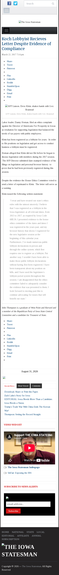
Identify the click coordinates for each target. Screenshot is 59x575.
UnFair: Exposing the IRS (19, 473)
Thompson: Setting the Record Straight (22, 414)
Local (41, 532)
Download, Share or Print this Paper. (21, 392)
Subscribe (13, 511)
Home (5, 532)
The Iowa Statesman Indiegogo (24, 467)
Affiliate (23, 535)
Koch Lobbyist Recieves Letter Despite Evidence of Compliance (26, 43)
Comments (36, 386)
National (18, 532)
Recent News (9, 386)
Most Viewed (23, 386)
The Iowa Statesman (31, 566)
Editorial (8, 535)
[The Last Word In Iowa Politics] (29, 22)
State (30, 532)
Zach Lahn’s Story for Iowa (17, 395)
